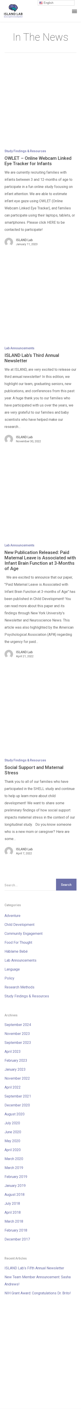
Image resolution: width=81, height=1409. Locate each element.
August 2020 (14, 1114)
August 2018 (14, 1194)
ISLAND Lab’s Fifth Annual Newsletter (34, 1268)
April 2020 (12, 1150)
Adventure (12, 916)
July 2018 (12, 1203)
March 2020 (13, 1159)
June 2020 (12, 1132)
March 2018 (13, 1221)
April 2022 (12, 1087)
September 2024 (17, 1025)
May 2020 (12, 1141)
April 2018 (12, 1212)
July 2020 (12, 1123)
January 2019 (15, 1186)
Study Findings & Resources (25, 151)
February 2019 (15, 1177)
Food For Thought (18, 942)
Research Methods (19, 987)
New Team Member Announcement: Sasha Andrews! (37, 1280)
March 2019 (13, 1168)
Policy (9, 978)
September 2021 (17, 1096)
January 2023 (15, 1069)
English (48, 2)
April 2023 (12, 1051)
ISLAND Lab (24, 240)
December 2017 (17, 1239)
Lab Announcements (19, 348)
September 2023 (17, 1042)
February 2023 (15, 1060)
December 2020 (17, 1105)
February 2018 (15, 1230)
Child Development (19, 924)
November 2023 (17, 1034)
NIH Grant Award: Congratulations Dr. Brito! (37, 1293)
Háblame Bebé (16, 951)
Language (12, 969)
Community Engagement (23, 933)
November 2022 (17, 1078)
